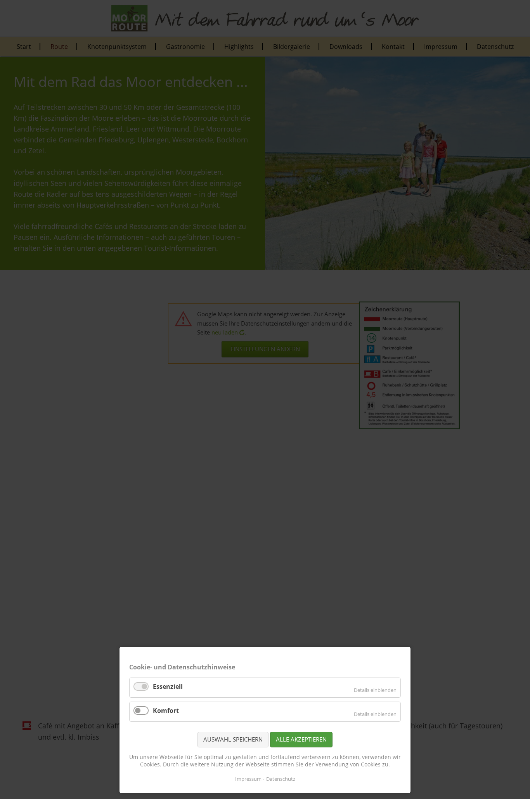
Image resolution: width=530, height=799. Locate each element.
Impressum (248, 778)
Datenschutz (280, 778)
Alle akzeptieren (301, 739)
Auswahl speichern (233, 739)
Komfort (166, 710)
